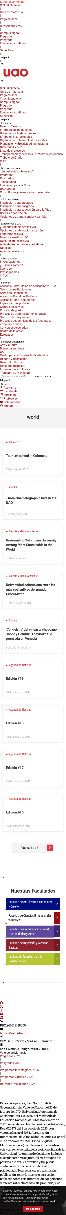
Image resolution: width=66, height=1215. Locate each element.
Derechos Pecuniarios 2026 (17, 1084)
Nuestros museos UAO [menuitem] (14, 241)
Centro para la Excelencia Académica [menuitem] (24, 355)
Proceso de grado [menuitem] (11, 310)
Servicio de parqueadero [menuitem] (15, 317)
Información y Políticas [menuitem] (15, 369)
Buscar (38, 376)
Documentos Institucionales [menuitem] (18, 133)
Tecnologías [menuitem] (8, 182)
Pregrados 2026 (10, 1056)
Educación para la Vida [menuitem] (15, 185)
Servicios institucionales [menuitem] (15, 289)
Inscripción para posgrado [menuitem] (17, 206)
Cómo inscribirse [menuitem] (10, 199)
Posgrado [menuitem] (6, 40)
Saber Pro (6, 50)
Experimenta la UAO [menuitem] (11, 223)
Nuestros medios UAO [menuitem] (14, 237)
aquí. (53, 1201)
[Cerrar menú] (1, 85)
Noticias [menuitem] (5, 248)
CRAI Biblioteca (10, 5)
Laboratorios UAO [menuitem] (11, 234)
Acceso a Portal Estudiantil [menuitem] (17, 300)
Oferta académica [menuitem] (10, 168)
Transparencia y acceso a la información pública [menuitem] (31, 154)
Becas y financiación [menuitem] (13, 213)
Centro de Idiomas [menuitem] (11, 331)
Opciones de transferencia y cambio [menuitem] (23, 216)
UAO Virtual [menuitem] (7, 189)
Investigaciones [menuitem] (9, 258)
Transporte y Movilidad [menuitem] (15, 372)
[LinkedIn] (1, 1018)
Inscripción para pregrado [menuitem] (16, 202)
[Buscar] (2, 64)
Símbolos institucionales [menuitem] (16, 136)
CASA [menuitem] (3, 352)
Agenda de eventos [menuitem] (12, 251)
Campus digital (10, 33)
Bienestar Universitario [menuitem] (12, 341)
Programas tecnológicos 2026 (19, 1070)
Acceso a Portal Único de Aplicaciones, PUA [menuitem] (28, 286)
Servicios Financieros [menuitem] (13, 293)
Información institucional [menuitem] (16, 130)
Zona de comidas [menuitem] (11, 324)
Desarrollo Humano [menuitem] (12, 362)
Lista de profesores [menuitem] (12, 150)
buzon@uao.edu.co (12, 1033)
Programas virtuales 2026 (16, 1077)
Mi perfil (5, 57)
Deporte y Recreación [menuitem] (13, 359)
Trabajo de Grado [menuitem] (11, 157)
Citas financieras (11, 26)
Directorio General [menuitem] (11, 147)
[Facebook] (1, 1003)
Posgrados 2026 (10, 1063)
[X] (1, 1007)
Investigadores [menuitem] (9, 272)
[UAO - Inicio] (15, 77)
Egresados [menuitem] (7, 334)
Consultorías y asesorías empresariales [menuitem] (25, 192)
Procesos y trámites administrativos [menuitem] (23, 313)
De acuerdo (33, 1208)
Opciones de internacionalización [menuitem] (21, 230)
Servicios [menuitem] (6, 268)
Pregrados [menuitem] (6, 175)
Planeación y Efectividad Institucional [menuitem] (24, 143)
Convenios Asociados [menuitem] (14, 327)
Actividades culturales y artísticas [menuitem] (21, 244)
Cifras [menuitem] (4, 275)
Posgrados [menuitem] (7, 178)
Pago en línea (9, 19)
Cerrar (48, 376)
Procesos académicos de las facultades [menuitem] (25, 320)
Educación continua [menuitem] (13, 43)
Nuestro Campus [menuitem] (11, 126)
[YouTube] (1, 1014)
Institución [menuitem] (6, 123)
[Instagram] (1, 1010)
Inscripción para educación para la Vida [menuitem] (25, 209)
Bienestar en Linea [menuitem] (12, 348)
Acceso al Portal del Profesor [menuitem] (18, 296)
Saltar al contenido (12, 1)
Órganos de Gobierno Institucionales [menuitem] (23, 140)
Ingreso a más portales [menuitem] (15, 303)
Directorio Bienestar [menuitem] (12, 366)
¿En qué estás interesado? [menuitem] (17, 171)
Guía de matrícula (11, 12)
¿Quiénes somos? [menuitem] (11, 265)
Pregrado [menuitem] (6, 36)
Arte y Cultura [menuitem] (8, 345)
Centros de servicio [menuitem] (12, 307)
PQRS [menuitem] (4, 161)
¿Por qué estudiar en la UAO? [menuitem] (18, 227)
